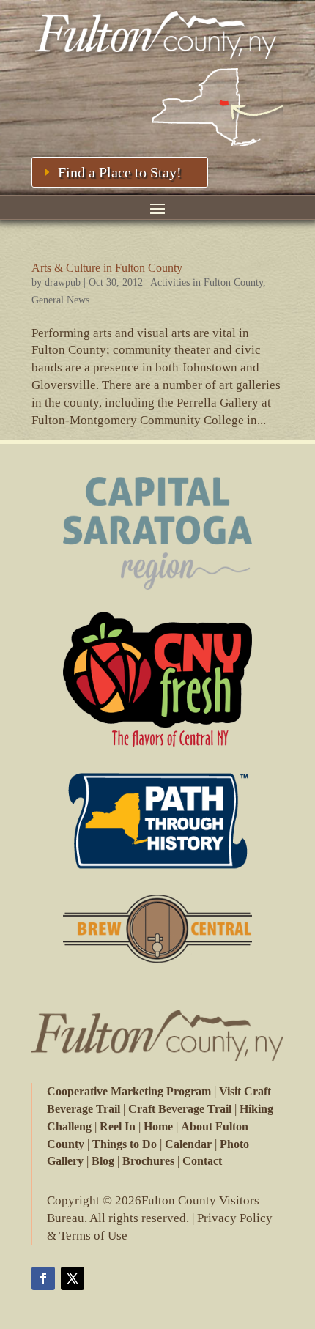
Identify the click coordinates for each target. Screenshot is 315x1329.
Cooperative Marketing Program (129, 1091)
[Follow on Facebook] (43, 1278)
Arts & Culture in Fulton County (107, 268)
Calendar (188, 1144)
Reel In (118, 1126)
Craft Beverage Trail (179, 1109)
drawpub (63, 282)
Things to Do (124, 1144)
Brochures (148, 1161)
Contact (202, 1161)
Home (158, 1126)
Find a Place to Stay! (120, 172)
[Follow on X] (72, 1278)
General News (60, 300)
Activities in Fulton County (206, 282)
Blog (103, 1161)
